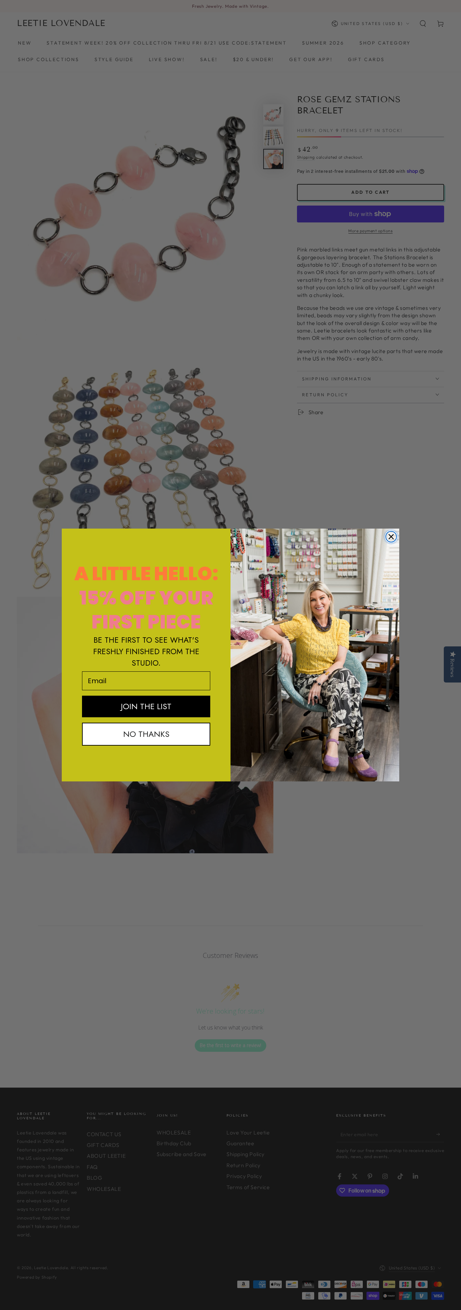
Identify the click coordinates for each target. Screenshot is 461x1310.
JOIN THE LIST (146, 706)
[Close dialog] (391, 536)
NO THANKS (146, 734)
